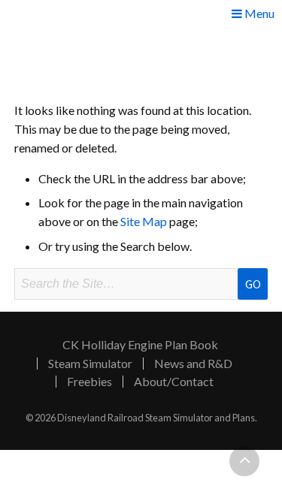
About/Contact (174, 382)
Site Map (143, 221)
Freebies (89, 382)
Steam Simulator (90, 364)
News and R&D (193, 364)
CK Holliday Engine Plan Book (140, 345)
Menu (258, 14)
